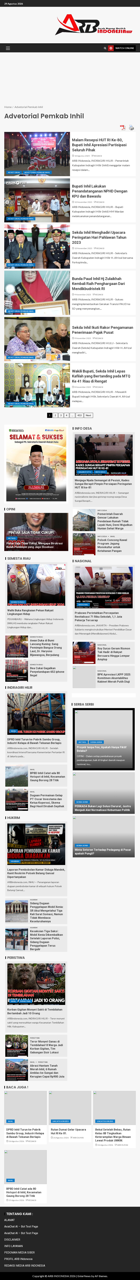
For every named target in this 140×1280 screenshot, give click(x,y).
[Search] (105, 48)
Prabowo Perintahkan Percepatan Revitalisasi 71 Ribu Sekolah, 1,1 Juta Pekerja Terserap (98, 616)
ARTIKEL (12, 538)
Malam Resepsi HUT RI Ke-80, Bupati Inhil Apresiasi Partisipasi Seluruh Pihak (99, 145)
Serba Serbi (96, 742)
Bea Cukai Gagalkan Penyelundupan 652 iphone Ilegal (47, 672)
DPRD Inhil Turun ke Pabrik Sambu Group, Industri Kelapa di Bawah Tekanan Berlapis (25, 1133)
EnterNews (84, 1276)
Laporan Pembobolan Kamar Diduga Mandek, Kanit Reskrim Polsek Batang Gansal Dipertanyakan (36, 873)
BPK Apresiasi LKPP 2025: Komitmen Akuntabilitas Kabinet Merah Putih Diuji (114, 678)
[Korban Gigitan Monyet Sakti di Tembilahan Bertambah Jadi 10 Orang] (36, 984)
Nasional (83, 605)
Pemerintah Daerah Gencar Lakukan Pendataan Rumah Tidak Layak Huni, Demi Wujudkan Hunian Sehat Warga (114, 521)
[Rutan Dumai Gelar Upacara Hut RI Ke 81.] (70, 1108)
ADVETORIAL (14, 172)
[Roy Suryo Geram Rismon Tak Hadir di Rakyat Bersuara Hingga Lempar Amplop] (84, 653)
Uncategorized (61, 1121)
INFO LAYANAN (13, 1246)
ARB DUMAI (78, 1137)
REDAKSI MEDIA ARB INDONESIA (24, 1265)
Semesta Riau (18, 602)
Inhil (13, 731)
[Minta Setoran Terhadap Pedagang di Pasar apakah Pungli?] (104, 836)
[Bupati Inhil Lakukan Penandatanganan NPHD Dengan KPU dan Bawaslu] (37, 200)
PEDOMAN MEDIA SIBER (19, 1252)
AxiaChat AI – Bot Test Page (21, 1226)
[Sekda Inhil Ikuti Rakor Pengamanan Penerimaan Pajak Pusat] (37, 339)
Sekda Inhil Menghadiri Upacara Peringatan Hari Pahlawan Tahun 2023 (99, 237)
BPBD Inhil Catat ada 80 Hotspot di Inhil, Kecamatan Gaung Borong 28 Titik (47, 777)
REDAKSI (98, 156)
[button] (7, 48)
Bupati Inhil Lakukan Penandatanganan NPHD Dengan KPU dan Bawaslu (99, 191)
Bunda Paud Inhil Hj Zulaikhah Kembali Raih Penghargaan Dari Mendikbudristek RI (98, 284)
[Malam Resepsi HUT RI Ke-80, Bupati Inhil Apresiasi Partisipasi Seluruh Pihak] (37, 154)
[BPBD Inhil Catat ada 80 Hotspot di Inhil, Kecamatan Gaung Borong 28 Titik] (16, 776)
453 (80, 415)
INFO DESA (100, 472)
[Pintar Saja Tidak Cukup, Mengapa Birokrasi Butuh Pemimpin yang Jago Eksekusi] (36, 532)
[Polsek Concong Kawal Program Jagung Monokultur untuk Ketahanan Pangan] (84, 544)
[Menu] (7, 48)
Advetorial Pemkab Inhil (37, 172)
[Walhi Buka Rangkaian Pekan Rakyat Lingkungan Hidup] (36, 585)
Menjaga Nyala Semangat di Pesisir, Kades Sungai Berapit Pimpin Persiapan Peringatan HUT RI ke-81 (103, 484)
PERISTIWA (25, 1001)
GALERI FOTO (85, 472)
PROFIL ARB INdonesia (18, 1259)
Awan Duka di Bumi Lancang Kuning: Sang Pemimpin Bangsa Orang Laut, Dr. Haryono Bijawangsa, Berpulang (46, 648)
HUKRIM (15, 861)
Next (88, 415)
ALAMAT (9, 1220)
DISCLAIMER (12, 1239)
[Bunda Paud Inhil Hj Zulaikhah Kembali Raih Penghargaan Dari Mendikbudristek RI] (37, 293)
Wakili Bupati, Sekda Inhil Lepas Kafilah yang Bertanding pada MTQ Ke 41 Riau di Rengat (101, 376)
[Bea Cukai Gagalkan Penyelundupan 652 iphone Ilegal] (16, 671)
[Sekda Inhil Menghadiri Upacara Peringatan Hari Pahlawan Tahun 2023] (37, 246)
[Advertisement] (70, 79)
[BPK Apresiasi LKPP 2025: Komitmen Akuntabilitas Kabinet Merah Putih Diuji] (84, 677)
